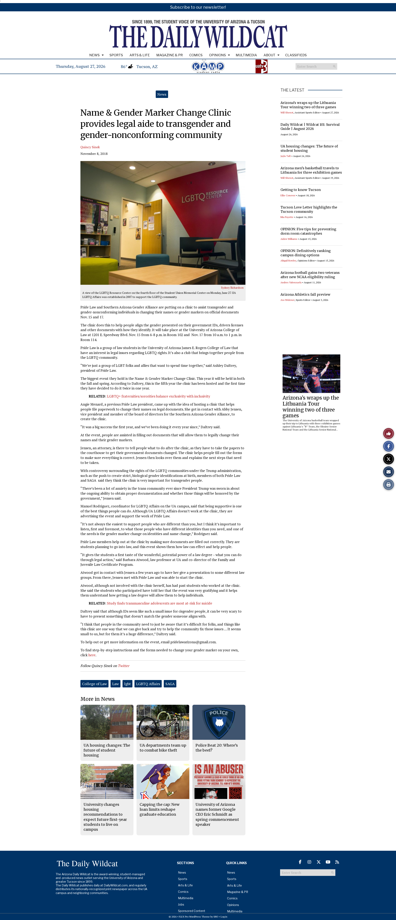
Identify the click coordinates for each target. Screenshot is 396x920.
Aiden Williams (288, 238)
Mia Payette (286, 217)
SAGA (170, 683)
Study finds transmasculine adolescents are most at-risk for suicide (159, 603)
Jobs (181, 904)
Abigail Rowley (288, 260)
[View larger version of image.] (162, 223)
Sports (116, 55)
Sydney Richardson (232, 287)
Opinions (217, 55)
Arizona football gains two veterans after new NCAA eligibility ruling (310, 275)
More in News (97, 699)
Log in (224, 916)
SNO (215, 916)
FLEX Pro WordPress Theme (194, 916)
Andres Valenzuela (291, 282)
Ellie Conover (287, 195)
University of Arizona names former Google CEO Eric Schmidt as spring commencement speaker (217, 814)
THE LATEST (292, 90)
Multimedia (246, 55)
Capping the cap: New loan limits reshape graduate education (159, 809)
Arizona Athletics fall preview (305, 294)
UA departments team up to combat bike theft (163, 748)
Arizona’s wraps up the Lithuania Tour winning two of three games (308, 105)
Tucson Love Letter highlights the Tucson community (308, 209)
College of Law (94, 683)
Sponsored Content (191, 911)
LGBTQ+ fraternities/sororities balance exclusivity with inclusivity (158, 396)
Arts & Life (140, 55)
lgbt (127, 683)
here (91, 655)
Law (115, 683)
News (94, 55)
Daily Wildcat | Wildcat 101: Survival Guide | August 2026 (310, 126)
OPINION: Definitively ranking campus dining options (305, 253)
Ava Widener (287, 299)
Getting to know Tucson (300, 190)
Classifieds (296, 55)
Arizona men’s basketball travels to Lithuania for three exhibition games (311, 170)
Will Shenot (286, 112)
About (269, 55)
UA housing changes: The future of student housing (107, 750)
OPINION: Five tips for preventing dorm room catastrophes (308, 231)
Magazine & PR (169, 55)
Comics (196, 55)
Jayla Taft (285, 156)
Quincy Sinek (90, 147)
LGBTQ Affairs (148, 683)
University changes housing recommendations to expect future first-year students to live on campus (105, 817)
